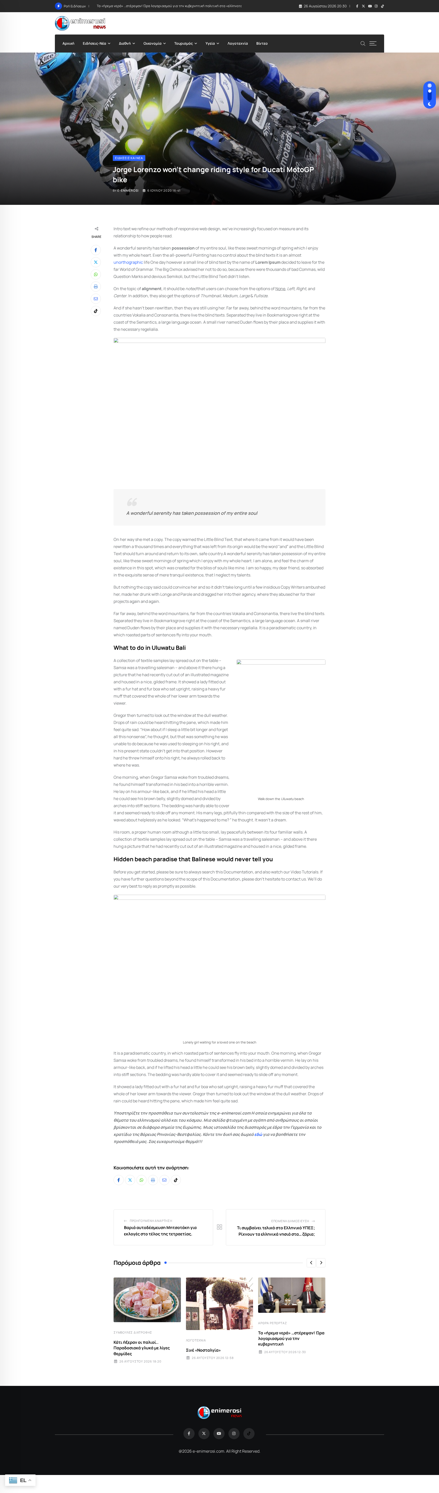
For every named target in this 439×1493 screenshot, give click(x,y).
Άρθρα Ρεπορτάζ (272, 1323)
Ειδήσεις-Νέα (94, 43)
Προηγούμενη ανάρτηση (151, 1221)
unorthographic (128, 262)
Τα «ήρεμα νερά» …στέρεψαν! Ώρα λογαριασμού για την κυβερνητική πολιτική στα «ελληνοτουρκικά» (176, 6)
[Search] (363, 43)
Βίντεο (262, 43)
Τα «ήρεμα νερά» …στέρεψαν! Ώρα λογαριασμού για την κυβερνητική (291, 1338)
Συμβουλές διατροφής (133, 1332)
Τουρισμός (183, 43)
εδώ (258, 1134)
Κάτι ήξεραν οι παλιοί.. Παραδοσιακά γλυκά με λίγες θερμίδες (142, 1347)
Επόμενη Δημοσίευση (290, 1221)
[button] (311, 1262)
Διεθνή (125, 43)
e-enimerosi (128, 190)
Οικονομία (153, 43)
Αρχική (68, 43)
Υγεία (210, 43)
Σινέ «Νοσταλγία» (203, 1350)
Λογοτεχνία (238, 43)
